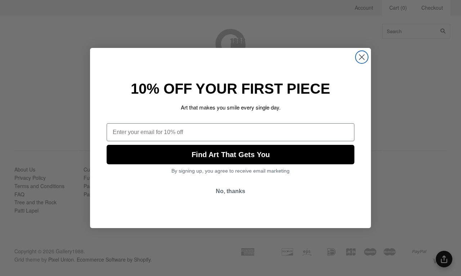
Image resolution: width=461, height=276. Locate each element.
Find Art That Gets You (231, 155)
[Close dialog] (361, 57)
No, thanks (230, 191)
